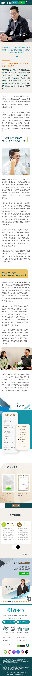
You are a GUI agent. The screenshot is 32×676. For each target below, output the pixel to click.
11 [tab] (28, 601)
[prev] (14, 505)
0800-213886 (10, 622)
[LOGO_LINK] (6, 3)
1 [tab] (3, 601)
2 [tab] (6, 601)
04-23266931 (24, 622)
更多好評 (24, 554)
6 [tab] (17, 601)
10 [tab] (26, 601)
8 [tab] (21, 601)
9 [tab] (24, 601)
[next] (18, 505)
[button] (29, 2)
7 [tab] (19, 601)
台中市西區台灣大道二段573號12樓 (16, 615)
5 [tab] (14, 601)
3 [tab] (8, 601)
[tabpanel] (16, 588)
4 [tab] (11, 601)
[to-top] (29, 599)
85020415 (19, 618)
